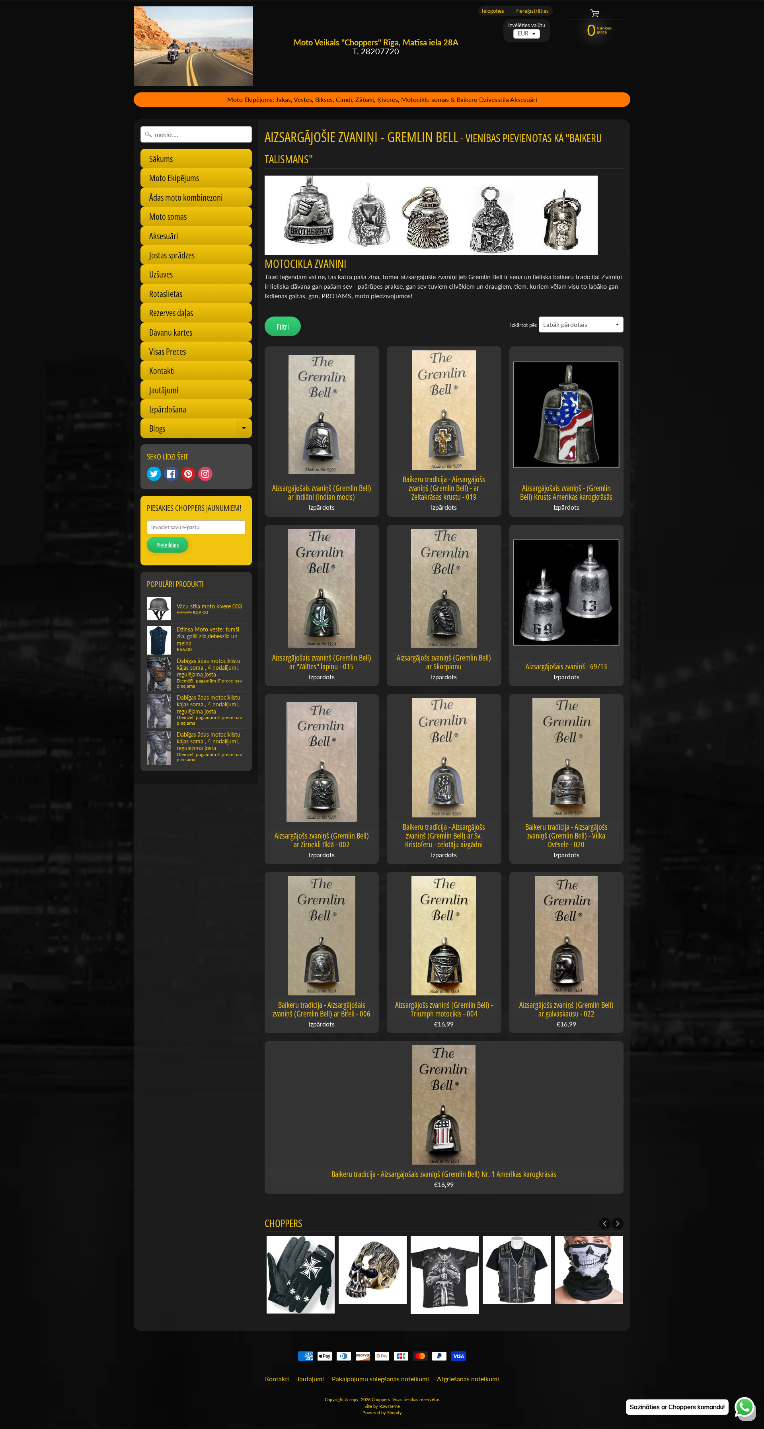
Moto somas (168, 216)
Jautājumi (164, 390)
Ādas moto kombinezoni (186, 197)
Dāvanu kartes (170, 332)
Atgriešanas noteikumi (468, 1378)
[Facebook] (171, 474)
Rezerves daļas (171, 313)
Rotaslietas (165, 293)
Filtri (283, 326)
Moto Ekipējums (174, 178)
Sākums (161, 158)
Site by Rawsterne (382, 1406)
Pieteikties (167, 545)
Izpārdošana (167, 409)
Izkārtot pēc (523, 325)
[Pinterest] (188, 474)
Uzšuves (161, 274)
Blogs (200, 430)
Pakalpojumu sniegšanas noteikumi (380, 1378)
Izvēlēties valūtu (526, 25)
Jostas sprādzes (172, 255)
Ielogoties (493, 11)
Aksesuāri (163, 236)
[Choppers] (193, 46)
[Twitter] (154, 474)
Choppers (381, 1399)
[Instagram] (205, 474)
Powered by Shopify (382, 1412)
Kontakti (162, 370)
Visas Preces (167, 351)
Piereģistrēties (532, 11)
